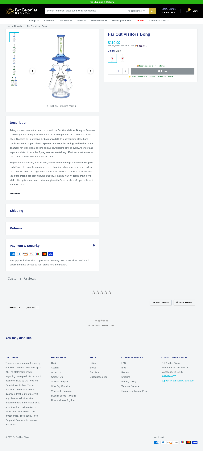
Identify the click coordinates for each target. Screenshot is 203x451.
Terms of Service (130, 386)
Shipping (125, 377)
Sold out (163, 71)
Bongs (32, 20)
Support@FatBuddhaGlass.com (177, 380)
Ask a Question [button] (162, 302)
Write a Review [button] (186, 302)
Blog (53, 363)
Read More (15, 193)
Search (55, 367)
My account (168, 12)
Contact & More (157, 20)
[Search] (152, 11)
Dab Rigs (64, 20)
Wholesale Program (61, 391)
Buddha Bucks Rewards (63, 395)
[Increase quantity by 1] (125, 71)
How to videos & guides (63, 400)
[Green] (122, 58)
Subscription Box (121, 20)
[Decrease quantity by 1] (111, 71)
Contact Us (57, 377)
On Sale (140, 20)
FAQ (123, 363)
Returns (125, 372)
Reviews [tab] (12, 307)
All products (19, 26)
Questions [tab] (30, 307)
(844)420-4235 (168, 376)
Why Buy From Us (60, 386)
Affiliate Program (59, 381)
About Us (56, 372)
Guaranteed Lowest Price (134, 391)
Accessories (97, 20)
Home (8, 26)
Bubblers (49, 20)
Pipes (80, 20)
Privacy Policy (128, 381)
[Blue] (112, 58)
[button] (150, 45)
